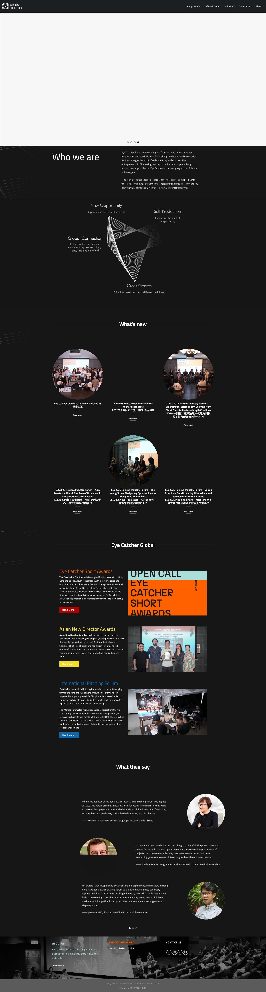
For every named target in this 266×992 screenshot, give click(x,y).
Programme (192, 6)
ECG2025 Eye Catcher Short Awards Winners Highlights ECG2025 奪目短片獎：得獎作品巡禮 (133, 407)
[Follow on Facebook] (168, 864)
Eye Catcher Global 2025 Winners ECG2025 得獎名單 (77, 405)
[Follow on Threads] (180, 864)
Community (244, 6)
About (259, 6)
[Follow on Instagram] (174, 864)
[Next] (257, 79)
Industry (229, 6)
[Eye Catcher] (12, 6)
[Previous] (9, 79)
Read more (77, 415)
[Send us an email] (185, 864)
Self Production (211, 6)
